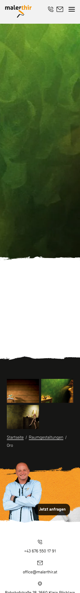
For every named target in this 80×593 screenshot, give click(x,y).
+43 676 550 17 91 (40, 551)
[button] (71, 10)
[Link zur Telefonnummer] (50, 10)
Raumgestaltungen (46, 437)
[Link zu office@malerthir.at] (61, 10)
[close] (71, 10)
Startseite (15, 437)
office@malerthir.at (40, 571)
